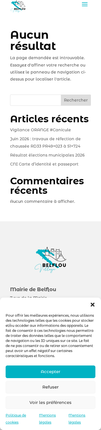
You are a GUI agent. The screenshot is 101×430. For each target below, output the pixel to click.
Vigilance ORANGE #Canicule (41, 129)
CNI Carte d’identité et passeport (44, 164)
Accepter (50, 371)
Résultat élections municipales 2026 (47, 155)
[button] (92, 304)
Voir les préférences (50, 402)
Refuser (50, 387)
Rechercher (76, 100)
